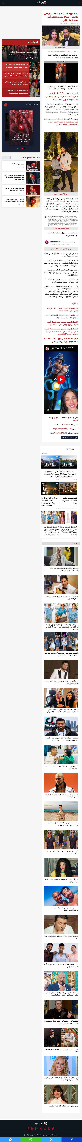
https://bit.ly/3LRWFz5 (57, 433)
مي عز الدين (73, 437)
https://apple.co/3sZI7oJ (62, 429)
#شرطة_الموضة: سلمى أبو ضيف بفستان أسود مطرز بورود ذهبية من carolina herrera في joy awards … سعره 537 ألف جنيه (61, 331)
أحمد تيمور (65, 437)
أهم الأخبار (33, 42)
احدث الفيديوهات (23, 157)
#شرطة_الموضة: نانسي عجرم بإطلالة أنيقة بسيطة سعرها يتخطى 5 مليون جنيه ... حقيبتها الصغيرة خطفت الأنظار (61, 121)
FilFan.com (54, 1135)
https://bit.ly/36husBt (62, 424)
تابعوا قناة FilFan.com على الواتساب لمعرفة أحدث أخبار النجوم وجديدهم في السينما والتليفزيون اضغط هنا (61, 96)
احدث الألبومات (32, 104)
